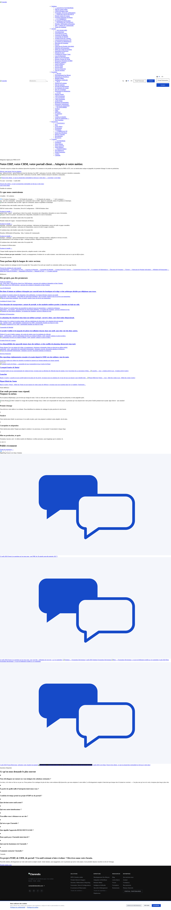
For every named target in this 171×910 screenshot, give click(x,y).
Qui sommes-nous (128, 877)
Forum (8, 453)
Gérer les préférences (134, 905)
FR (128, 80)
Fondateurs (126, 882)
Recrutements (127, 885)
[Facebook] (37, 890)
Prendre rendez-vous (6, 865)
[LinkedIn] (29, 890)
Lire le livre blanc (5, 185)
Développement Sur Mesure (101, 877)
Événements (115, 888)
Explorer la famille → (6, 211)
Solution (19, 453)
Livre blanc (13, 453)
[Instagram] (33, 890)
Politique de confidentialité (17, 907)
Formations (115, 885)
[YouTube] (41, 890)
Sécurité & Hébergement (100, 888)
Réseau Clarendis (128, 888)
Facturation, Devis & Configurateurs (81, 885)
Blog (4, 453)
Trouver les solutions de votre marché (10, 268)
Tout (1, 453)
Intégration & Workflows (100, 880)
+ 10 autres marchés (51, 271)
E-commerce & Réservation (78, 888)
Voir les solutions (16, 171)
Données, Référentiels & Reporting (80, 882)
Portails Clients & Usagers (78, 880)
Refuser (146, 905)
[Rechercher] (123, 80)
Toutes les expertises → (100, 890)
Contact (151, 81)
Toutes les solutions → (6, 281)
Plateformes (97, 893)
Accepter (156, 905)
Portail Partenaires (139, 81)
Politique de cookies (32, 907)
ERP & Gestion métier (77, 877)
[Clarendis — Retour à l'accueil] (48, 874)
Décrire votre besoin (5, 171)
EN (131, 80)
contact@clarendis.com (35, 885)
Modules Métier (98, 882)
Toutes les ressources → (7, 449)
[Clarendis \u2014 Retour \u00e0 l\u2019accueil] (85, 2)
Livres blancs (116, 880)
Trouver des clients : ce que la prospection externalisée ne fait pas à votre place (22, 184)
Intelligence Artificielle (100, 885)
